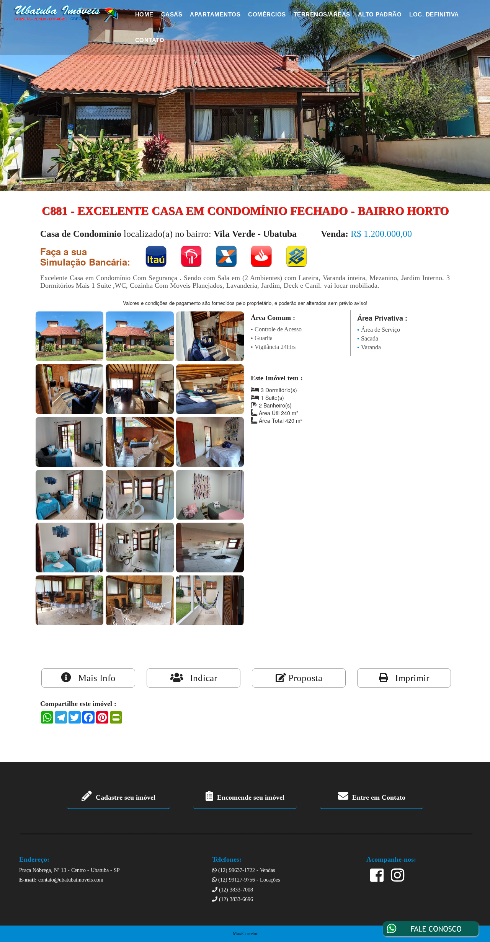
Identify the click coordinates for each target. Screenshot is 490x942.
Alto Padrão (380, 14)
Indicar (200, 678)
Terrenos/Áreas (322, 14)
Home (144, 14)
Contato (150, 40)
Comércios (267, 14)
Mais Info (93, 678)
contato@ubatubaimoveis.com (70, 880)
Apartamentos (215, 14)
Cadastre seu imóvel (123, 797)
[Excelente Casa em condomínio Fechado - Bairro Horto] (69, 335)
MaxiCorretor (245, 933)
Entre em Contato (376, 797)
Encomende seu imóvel (248, 797)
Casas (172, 14)
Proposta (304, 678)
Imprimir (408, 678)
